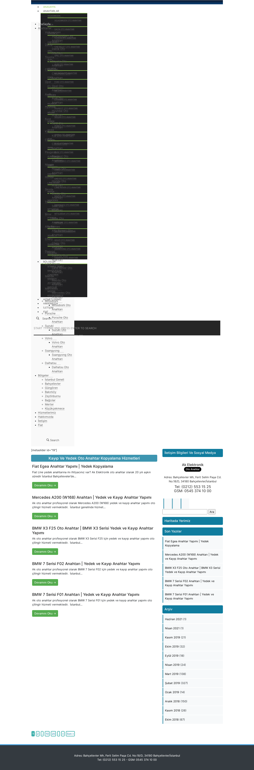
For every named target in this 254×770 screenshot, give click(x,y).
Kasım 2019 (172, 637)
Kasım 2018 (172, 710)
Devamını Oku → (45, 485)
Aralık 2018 (172, 701)
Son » (70, 733)
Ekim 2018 (172, 719)
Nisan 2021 (172, 628)
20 (53, 733)
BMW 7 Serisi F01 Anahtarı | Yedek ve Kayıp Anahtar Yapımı (85, 594)
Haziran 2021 (173, 619)
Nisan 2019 (172, 664)
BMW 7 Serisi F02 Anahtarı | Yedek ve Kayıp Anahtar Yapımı (86, 563)
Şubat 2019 (172, 683)
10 (47, 733)
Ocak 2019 (172, 692)
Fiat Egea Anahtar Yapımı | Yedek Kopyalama (72, 466)
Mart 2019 (171, 674)
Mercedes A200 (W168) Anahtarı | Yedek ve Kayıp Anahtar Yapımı (91, 497)
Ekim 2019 (172, 646)
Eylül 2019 (171, 655)
